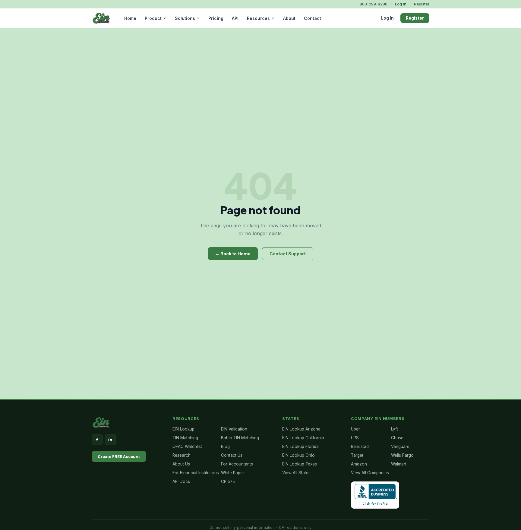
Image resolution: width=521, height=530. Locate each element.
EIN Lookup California (303, 437)
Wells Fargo (402, 455)
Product (153, 18)
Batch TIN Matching (240, 437)
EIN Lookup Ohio (298, 455)
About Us (181, 464)
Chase (397, 437)
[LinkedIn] (110, 439)
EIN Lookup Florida (300, 446)
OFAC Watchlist (187, 446)
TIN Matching (185, 437)
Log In (400, 4)
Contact (312, 18)
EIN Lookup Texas (299, 464)
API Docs (181, 481)
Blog (225, 446)
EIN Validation (234, 429)
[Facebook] (97, 439)
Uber (355, 429)
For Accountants (237, 464)
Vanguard (400, 446)
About (289, 18)
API (235, 18)
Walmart (398, 464)
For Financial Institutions (195, 472)
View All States (296, 472)
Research (181, 455)
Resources (258, 18)
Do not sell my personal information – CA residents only (260, 527)
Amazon (359, 464)
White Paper (232, 472)
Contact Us (231, 455)
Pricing (215, 18)
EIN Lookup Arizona (301, 429)
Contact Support (288, 253)
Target (357, 455)
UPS (355, 437)
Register (421, 4)
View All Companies (370, 472)
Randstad (360, 446)
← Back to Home (233, 253)
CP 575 (228, 481)
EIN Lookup (183, 429)
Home (130, 18)
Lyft (394, 429)
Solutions (185, 18)
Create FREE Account (119, 456)
